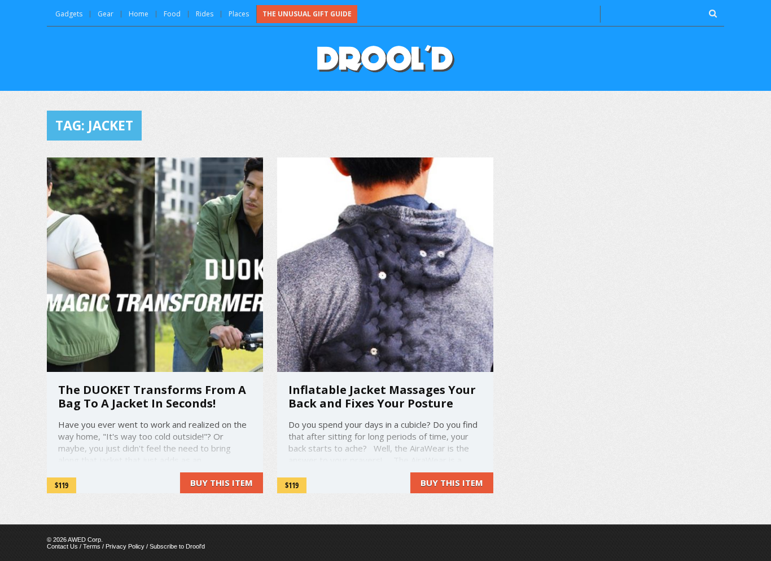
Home (138, 14)
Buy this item (221, 482)
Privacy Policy (125, 546)
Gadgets (68, 14)
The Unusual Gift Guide (307, 14)
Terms (91, 546)
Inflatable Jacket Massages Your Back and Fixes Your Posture (382, 396)
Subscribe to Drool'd (177, 546)
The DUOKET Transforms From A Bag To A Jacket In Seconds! (152, 396)
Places (239, 14)
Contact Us (62, 546)
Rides (204, 14)
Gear (105, 14)
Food (172, 14)
